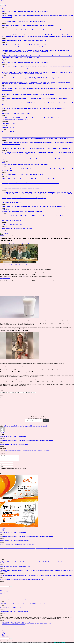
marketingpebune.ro (10, 637)
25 (1, 593)
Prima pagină (2, 235)
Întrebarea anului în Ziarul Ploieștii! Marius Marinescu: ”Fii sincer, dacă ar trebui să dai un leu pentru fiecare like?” (32, 29)
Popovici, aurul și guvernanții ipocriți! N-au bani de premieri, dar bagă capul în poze (24, 40)
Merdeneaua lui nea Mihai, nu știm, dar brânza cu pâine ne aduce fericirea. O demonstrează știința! (28, 25)
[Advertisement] (30, 289)
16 (7, 591)
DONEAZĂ (2, 4)
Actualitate (4, 9)
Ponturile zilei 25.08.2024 (8, 131)
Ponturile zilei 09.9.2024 (8, 123)
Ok (55, 642)
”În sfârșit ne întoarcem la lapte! (5, 278)
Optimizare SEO (16, 637)
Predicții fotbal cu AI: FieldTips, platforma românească (16, 113)
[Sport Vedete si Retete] (4, 5)
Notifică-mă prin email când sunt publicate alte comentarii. (10, 470)
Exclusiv (3, 134)
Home (3, 8)
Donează (1, 234)
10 (0, 591)
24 (0, 593)
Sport (3, 32)
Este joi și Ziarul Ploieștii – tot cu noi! (12, 202)
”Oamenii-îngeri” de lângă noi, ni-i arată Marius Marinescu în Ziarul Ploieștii (22, 188)
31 (0, 594)
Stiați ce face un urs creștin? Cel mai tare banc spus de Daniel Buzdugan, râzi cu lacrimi (25, 11)
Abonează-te (46, 420)
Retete (3, 86)
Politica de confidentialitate (60, 642)
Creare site (1, 637)
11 (1, 591)
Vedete (3, 60)
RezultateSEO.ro (40, 637)
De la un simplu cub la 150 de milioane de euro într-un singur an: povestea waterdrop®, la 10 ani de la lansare (30, 183)
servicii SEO (32, 637)
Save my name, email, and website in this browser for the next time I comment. (13, 468)
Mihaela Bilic (4, 423)
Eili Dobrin (2, 242)
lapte (1, 423)
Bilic (23, 276)
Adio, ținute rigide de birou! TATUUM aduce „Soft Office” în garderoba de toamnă (23, 21)
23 (7, 592)
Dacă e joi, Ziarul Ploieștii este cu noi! (12, 224)
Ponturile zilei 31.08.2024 (8, 127)
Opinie (3, 635)
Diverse (3, 162)
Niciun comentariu (11, 242)
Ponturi (3, 111)
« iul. (1, 595)
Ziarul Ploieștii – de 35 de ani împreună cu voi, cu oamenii (17, 228)
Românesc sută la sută (5, 209)
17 (0, 592)
